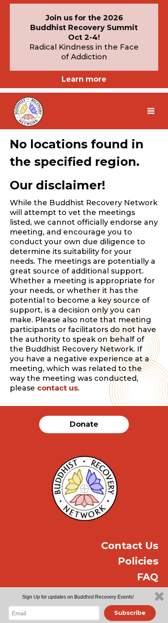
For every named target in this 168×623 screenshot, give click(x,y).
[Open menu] (150, 110)
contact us (57, 388)
